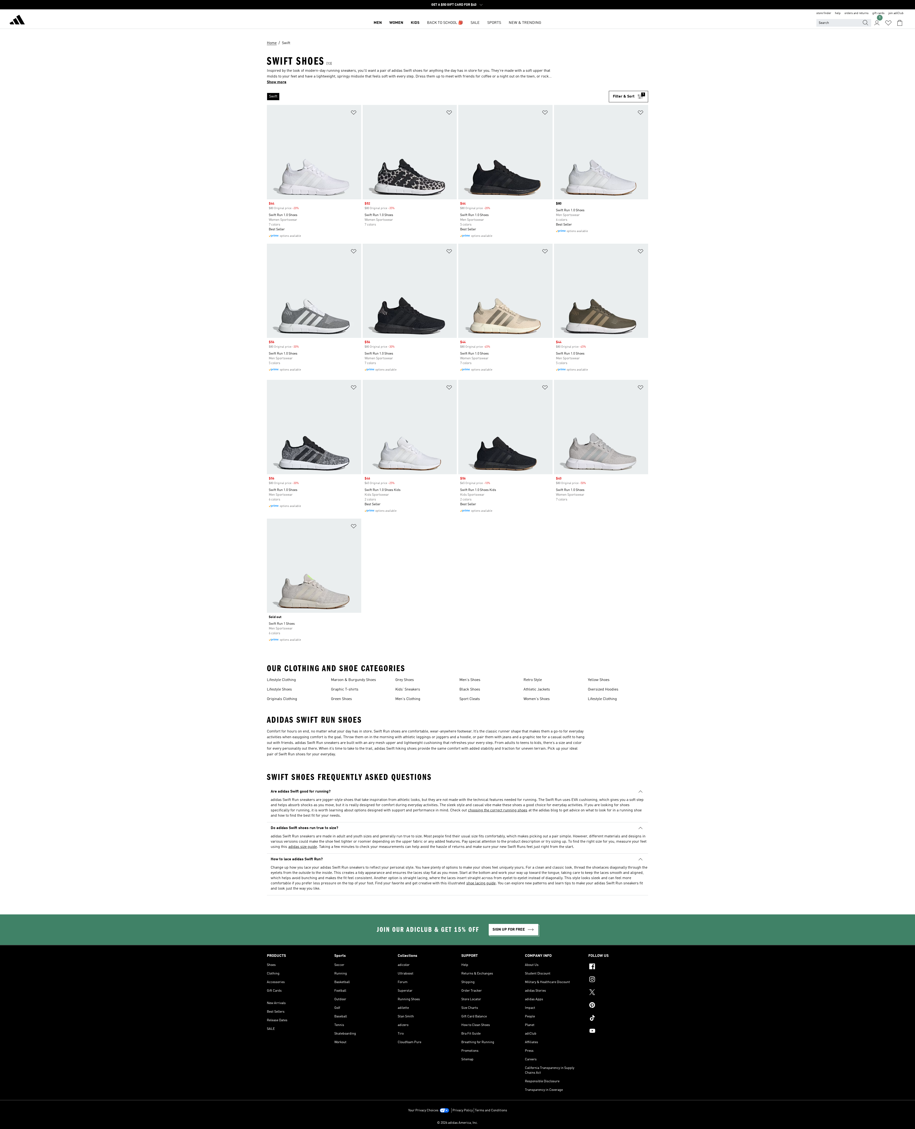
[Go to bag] (899, 23)
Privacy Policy (462, 1110)
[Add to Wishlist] (353, 113)
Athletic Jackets (537, 689)
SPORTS (494, 23)
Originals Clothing (282, 699)
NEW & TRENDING (525, 23)
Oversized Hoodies (603, 689)
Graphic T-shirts (344, 689)
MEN (378, 23)
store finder (823, 13)
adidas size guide (302, 847)
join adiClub (896, 13)
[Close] (420, 1118)
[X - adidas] (618, 992)
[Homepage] (17, 20)
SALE (475, 23)
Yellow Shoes (599, 680)
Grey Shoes (404, 680)
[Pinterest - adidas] (618, 1005)
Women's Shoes (537, 699)
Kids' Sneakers (407, 689)
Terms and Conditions (491, 1110)
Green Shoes (341, 699)
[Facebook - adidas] (618, 967)
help (838, 13)
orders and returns (856, 13)
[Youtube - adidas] (618, 1031)
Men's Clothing (407, 699)
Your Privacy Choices (423, 1110)
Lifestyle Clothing (281, 680)
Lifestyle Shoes (279, 689)
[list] (438, 96)
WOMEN (396, 23)
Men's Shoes (469, 680)
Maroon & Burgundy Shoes (353, 680)
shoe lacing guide (481, 883)
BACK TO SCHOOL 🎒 (445, 23)
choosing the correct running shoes (497, 810)
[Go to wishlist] (888, 23)
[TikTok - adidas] (618, 1018)
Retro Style (533, 680)
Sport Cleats (469, 699)
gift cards (878, 13)
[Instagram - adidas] (618, 980)
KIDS (415, 23)
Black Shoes (469, 689)
